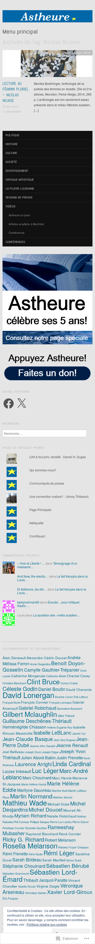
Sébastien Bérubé (67, 865)
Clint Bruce (43, 681)
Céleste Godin (20, 688)
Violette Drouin (27, 886)
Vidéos (10, 206)
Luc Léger (45, 770)
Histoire (12, 144)
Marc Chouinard (37, 778)
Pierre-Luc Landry (61, 822)
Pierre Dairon (80, 822)
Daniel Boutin (51, 689)
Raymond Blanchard (42, 833)
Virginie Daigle (48, 886)
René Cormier (70, 833)
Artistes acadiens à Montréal (26, 224)
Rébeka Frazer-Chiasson (73, 847)
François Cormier (34, 702)
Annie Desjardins (40, 664)
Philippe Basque (39, 822)
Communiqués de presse (46, 483)
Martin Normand (31, 796)
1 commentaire (12, 111)
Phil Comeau (21, 822)
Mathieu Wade (25, 803)
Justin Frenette (69, 758)
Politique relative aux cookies (47, 924)
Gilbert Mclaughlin (30, 714)
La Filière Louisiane (20, 188)
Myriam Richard (30, 815)
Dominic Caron (64, 697)
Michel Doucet (46, 809)
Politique (13, 135)
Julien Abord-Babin (38, 758)
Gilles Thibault (66, 716)
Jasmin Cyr (79, 733)
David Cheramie (79, 689)
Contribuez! (37, 536)
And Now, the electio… (32, 576)
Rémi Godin (36, 854)
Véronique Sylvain (35, 893)
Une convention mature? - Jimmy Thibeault (58, 496)
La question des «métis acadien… (56, 615)
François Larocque (60, 702)
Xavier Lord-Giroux (69, 891)
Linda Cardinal (71, 763)
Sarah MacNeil (54, 859)
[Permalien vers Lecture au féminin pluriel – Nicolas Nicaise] (47, 65)
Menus (87, 52)
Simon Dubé (73, 860)
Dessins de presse (19, 197)
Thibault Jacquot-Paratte (45, 880)
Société (11, 162)
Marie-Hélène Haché (33, 784)
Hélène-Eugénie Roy (59, 727)
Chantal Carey (78, 675)
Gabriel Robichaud (37, 708)
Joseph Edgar (50, 752)
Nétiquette (36, 523)
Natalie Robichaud (62, 815)
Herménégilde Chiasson (24, 727)
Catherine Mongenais (28, 675)
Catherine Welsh (56, 676)
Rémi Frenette (15, 854)
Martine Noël (60, 791)
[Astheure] (47, 18)
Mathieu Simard (62, 797)
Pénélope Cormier (14, 828)
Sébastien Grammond (16, 873)
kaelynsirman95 (28, 602)
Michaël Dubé (58, 804)
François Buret (11, 702)
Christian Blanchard (14, 683)
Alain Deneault (14, 657)
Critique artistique (72, 52)
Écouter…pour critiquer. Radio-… (48, 604)
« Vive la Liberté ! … (31, 563)
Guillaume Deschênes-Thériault (37, 720)
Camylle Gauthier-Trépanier (51, 670)
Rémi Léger (59, 852)
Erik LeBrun (81, 697)
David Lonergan (28, 694)
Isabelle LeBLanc (52, 732)
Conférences (17, 232)
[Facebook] (9, 403)
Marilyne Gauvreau (34, 790)
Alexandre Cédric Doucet (47, 657)
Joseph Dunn (33, 752)
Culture (11, 153)
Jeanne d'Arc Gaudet (42, 746)
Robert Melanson (60, 840)
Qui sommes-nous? (42, 470)
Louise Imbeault (17, 771)
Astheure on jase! (19, 215)
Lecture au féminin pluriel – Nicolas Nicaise (16, 92)
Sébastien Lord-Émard (40, 875)
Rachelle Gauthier (36, 828)
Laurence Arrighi (33, 764)
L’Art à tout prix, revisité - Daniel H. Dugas (57, 457)
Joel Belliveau (14, 751)
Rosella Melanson (30, 845)
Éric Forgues (10, 898)
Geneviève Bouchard (69, 708)
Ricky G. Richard (23, 839)
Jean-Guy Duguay (64, 740)
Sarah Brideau (27, 859)
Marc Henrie (62, 777)
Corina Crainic (69, 683)
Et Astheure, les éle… (32, 589)
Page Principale (40, 509)
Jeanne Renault (72, 745)
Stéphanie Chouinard (24, 866)
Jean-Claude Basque (28, 738)
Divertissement (17, 171)
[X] (21, 403)
